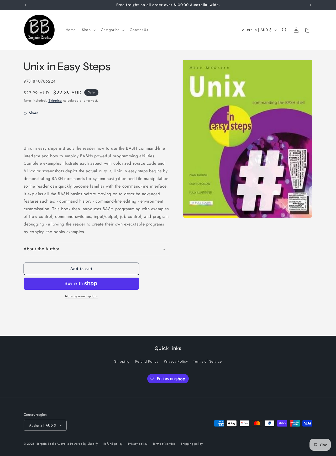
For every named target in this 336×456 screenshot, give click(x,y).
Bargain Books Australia (52, 444)
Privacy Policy (176, 361)
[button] (88, 29)
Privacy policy (138, 444)
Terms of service (164, 444)
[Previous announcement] (25, 5)
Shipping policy (192, 444)
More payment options (81, 296)
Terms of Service (207, 361)
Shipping (55, 100)
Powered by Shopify (84, 444)
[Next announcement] (310, 5)
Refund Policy (147, 361)
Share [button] (34, 113)
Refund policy (113, 444)
